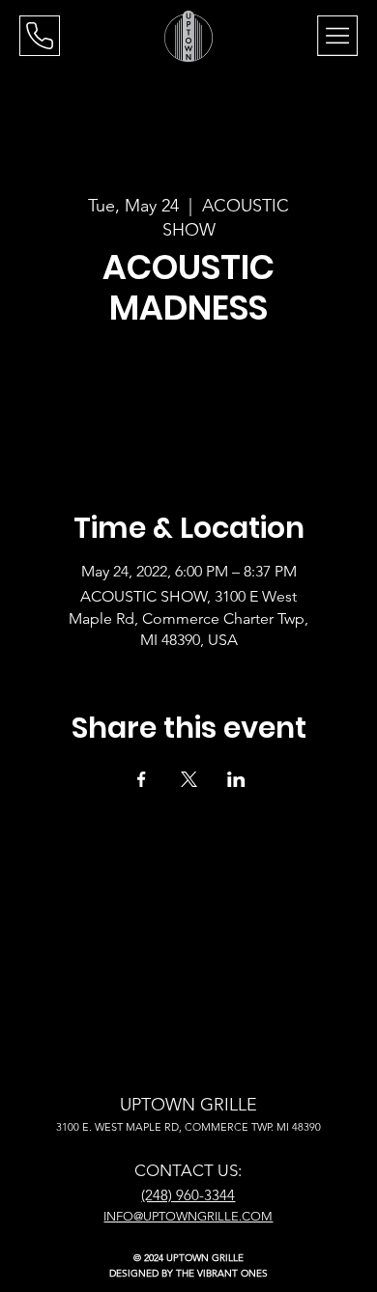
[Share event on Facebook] (141, 779)
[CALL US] (39, 35)
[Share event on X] (189, 779)
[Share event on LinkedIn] (236, 779)
